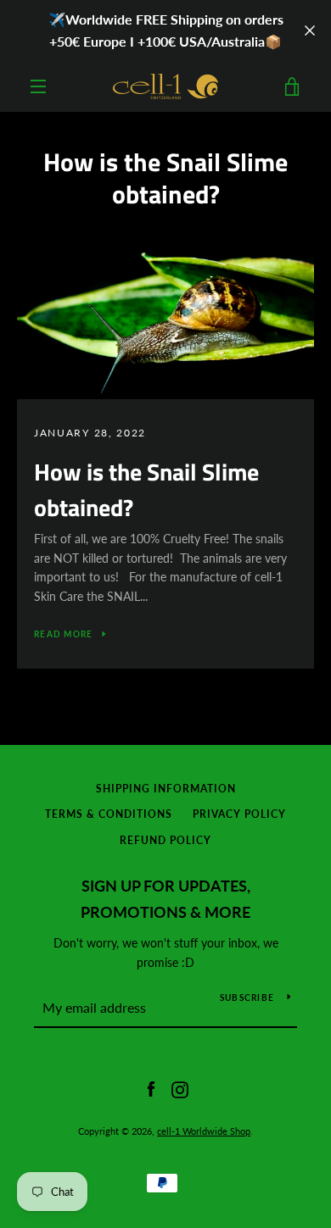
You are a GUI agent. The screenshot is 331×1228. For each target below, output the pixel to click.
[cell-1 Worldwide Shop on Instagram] (179, 1088)
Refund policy (165, 840)
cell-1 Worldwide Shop (203, 1130)
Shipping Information (166, 788)
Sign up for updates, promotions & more (165, 898)
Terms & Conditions (108, 814)
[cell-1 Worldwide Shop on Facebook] (151, 1088)
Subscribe (247, 997)
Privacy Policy (239, 814)
